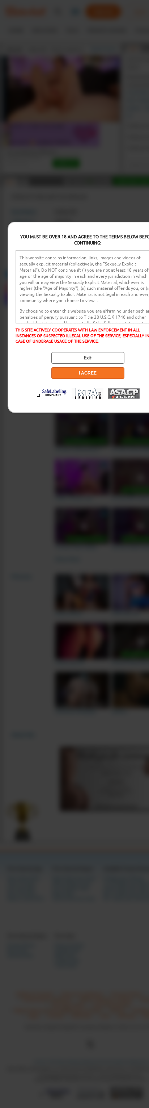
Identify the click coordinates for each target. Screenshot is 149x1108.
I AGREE (88, 373)
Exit (87, 357)
